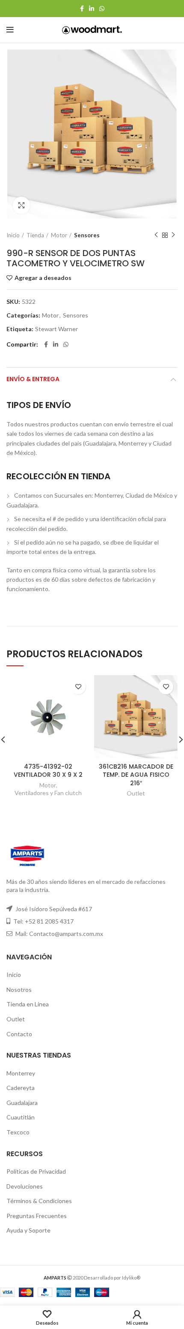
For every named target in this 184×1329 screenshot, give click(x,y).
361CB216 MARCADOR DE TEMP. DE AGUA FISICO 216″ (136, 774)
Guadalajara (22, 1102)
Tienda (35, 235)
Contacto (19, 1034)
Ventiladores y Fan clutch (48, 792)
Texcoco (18, 1132)
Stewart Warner (56, 329)
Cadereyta (20, 1087)
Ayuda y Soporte (28, 1230)
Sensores (87, 235)
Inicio (13, 235)
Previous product (156, 235)
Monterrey (20, 1073)
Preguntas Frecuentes (36, 1215)
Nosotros (19, 989)
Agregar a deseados (43, 278)
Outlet (136, 793)
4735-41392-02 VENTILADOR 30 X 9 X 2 (48, 770)
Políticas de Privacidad (36, 1171)
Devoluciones (24, 1186)
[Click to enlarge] (21, 205)
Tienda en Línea (27, 1004)
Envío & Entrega (32, 379)
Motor (59, 235)
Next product (173, 235)
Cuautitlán (20, 1117)
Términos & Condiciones (39, 1200)
